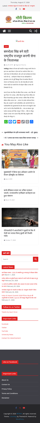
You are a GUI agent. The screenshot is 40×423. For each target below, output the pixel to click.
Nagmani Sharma (21, 65)
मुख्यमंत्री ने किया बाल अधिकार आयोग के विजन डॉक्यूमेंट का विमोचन (19, 173)
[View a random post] (35, 31)
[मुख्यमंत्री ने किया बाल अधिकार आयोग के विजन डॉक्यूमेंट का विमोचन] (20, 151)
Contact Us (6, 384)
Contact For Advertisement (11, 338)
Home (6, 46)
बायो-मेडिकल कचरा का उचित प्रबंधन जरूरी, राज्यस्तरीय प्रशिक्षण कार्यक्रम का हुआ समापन (19, 193)
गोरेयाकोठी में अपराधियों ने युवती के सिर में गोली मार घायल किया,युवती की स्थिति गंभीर (19, 233)
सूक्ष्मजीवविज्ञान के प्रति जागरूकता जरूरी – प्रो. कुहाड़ (21, 132)
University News (7, 335)
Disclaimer (5, 398)
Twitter (4, 328)
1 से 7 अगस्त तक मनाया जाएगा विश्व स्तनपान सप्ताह (20, 138)
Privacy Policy (7, 389)
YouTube (5, 331)
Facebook (5, 324)
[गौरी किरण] (4, 31)
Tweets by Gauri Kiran (9, 312)
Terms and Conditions (10, 393)
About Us (5, 380)
